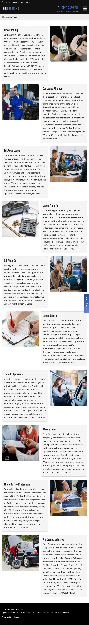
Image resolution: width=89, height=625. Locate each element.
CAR (10, 8)
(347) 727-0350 (70, 7)
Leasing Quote (86, 303)
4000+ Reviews (25, 2)
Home (5, 17)
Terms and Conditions (10, 617)
